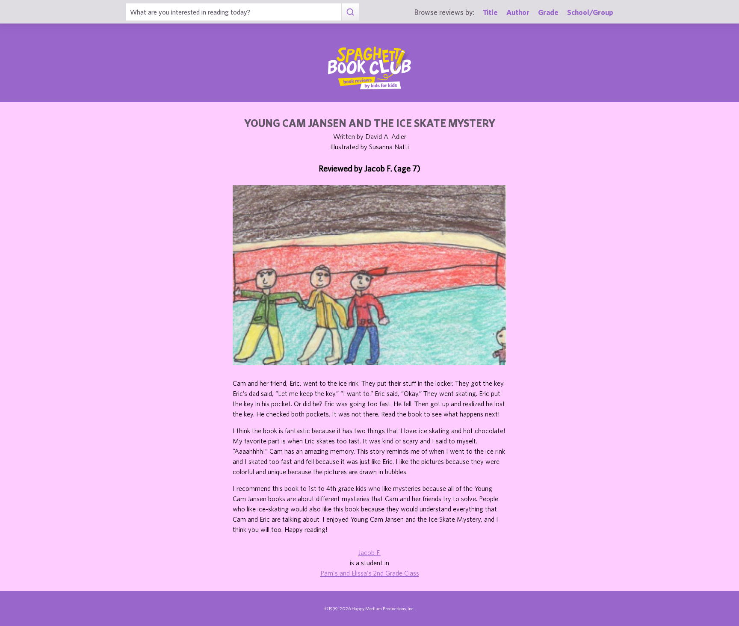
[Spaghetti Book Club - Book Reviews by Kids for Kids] (369, 68)
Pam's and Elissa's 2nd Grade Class (369, 573)
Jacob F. (369, 552)
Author (517, 12)
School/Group (590, 12)
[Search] (350, 12)
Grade (548, 12)
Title (490, 12)
